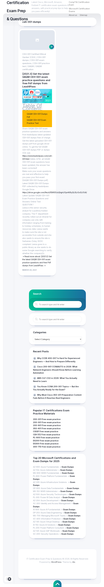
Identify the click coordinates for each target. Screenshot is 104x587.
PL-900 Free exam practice (46, 437)
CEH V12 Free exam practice (46, 434)
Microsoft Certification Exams (79, 10)
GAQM (31, 66)
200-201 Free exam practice (47, 419)
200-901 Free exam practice (47, 425)
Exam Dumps (68, 467)
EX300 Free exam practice (45, 443)
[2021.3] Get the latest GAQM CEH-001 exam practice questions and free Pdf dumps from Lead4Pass (36, 80)
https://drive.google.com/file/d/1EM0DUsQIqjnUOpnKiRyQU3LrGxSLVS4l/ (54, 192)
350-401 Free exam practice (47, 428)
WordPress (56, 562)
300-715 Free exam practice (46, 447)
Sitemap (83, 15)
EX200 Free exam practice (45, 440)
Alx (73, 562)
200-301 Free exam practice (47, 422)
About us (73, 15)
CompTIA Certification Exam (79, 3)
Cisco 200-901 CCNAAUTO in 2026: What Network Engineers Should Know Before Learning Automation (57, 369)
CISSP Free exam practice (45, 431)
